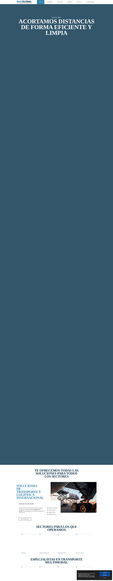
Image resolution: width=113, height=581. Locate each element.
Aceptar (104, 572)
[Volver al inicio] (24, 2)
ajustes (93, 576)
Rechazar (105, 575)
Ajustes (104, 577)
